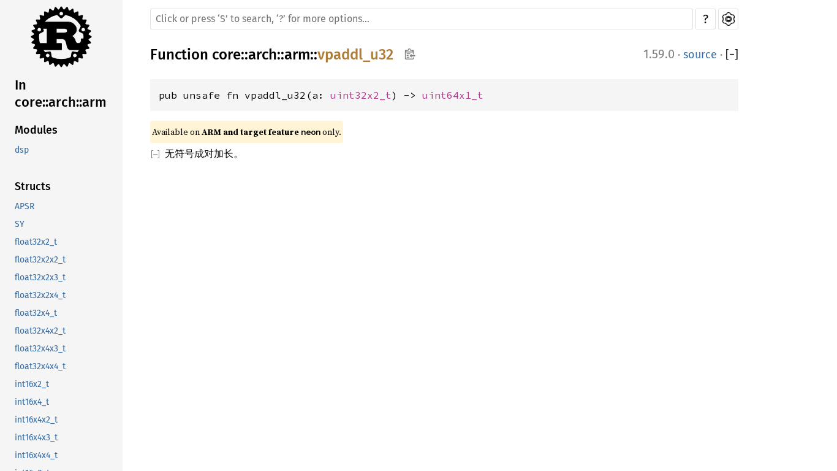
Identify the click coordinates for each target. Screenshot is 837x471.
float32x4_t (36, 313)
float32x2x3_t (40, 277)
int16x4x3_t (36, 437)
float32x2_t (36, 242)
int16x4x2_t (36, 420)
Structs (33, 186)
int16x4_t (32, 402)
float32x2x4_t (40, 295)
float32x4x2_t (40, 331)
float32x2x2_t (40, 260)
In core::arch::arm (61, 93)
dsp (22, 150)
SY (20, 224)
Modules (36, 130)
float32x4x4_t (40, 366)
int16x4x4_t (36, 455)
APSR (24, 206)
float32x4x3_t (40, 348)
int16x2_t (32, 384)
